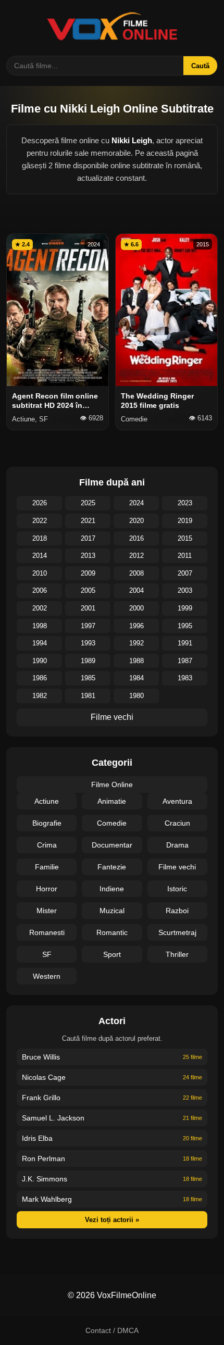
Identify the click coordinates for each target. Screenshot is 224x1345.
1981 (88, 696)
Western (46, 976)
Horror (46, 889)
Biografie (46, 823)
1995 (185, 626)
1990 (39, 661)
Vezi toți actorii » (112, 1220)
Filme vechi (112, 717)
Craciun (177, 823)
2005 (88, 590)
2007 (185, 573)
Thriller (177, 954)
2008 (136, 573)
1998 (39, 626)
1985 (88, 678)
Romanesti (47, 932)
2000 (136, 608)
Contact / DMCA (112, 1330)
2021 (88, 521)
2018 (39, 538)
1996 (136, 626)
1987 (185, 661)
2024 (136, 503)
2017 (88, 538)
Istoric (177, 889)
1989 (88, 661)
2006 (39, 590)
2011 (185, 555)
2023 (185, 503)
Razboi (177, 910)
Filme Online (112, 784)
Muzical (112, 910)
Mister (46, 910)
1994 (39, 643)
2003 (185, 590)
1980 (136, 696)
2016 (136, 538)
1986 (39, 678)
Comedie (112, 823)
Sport (112, 954)
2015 (185, 538)
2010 (39, 573)
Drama (177, 845)
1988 (136, 661)
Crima (47, 845)
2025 (88, 503)
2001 (88, 608)
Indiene (111, 889)
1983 (185, 678)
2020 (136, 521)
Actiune (46, 801)
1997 (88, 626)
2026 (39, 503)
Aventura (177, 801)
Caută (200, 66)
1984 (136, 678)
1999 (185, 608)
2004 (136, 590)
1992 (136, 643)
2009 (88, 573)
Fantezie (111, 867)
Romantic (112, 932)
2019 (185, 521)
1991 (185, 643)
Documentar (112, 845)
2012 (136, 555)
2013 (88, 555)
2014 (39, 555)
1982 (39, 696)
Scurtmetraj (177, 932)
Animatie (111, 801)
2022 (39, 521)
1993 (88, 643)
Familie (47, 867)
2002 (39, 608)
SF (47, 954)
